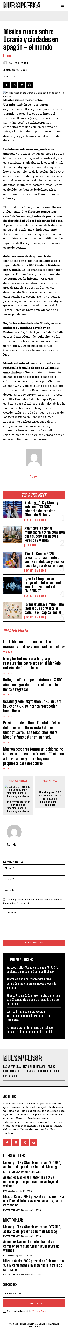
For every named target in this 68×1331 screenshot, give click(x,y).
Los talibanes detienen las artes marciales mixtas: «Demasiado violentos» (34, 644)
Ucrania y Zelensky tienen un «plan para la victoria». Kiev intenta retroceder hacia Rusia (32, 706)
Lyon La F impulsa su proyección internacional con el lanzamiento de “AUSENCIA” (42, 585)
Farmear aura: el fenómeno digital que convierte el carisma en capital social (44, 608)
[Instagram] (15, 1142)
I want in (32, 1303)
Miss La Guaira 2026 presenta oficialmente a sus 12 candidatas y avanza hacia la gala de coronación (44, 559)
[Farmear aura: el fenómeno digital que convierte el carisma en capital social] (12, 610)
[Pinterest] (21, 85)
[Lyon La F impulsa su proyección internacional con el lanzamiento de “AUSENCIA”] (12, 585)
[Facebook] (6, 85)
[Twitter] (14, 85)
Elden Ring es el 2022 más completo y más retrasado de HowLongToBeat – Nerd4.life (50, 798)
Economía (31, 545)
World (7, 652)
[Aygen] (6, 63)
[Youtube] (33, 1142)
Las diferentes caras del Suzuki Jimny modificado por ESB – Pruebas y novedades (18, 806)
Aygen (24, 62)
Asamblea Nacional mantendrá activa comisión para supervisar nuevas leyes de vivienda (44, 534)
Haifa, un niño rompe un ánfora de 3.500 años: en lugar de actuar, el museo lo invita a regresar (33, 685)
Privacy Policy (39, 1311)
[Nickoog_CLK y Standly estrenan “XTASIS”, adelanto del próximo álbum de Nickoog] (12, 509)
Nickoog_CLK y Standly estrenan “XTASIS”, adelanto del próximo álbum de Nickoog (41, 509)
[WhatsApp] (29, 85)
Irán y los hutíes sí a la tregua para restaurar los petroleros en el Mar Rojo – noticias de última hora (33, 663)
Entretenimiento (35, 520)
